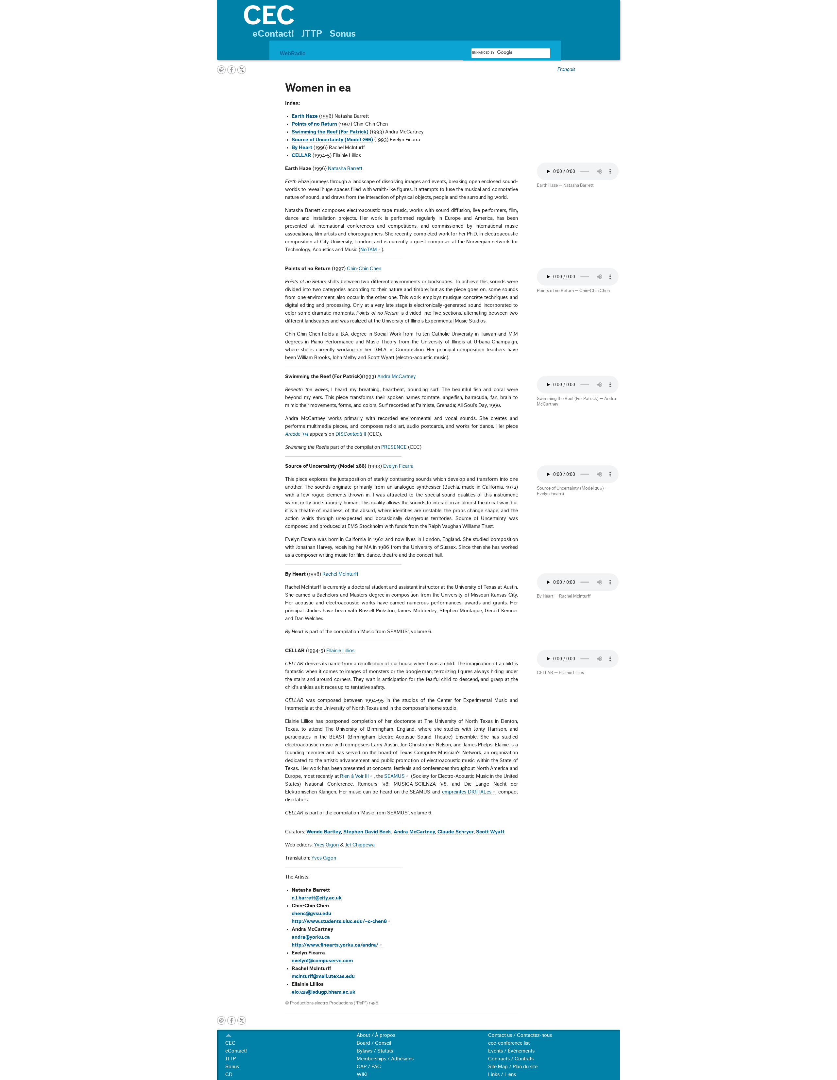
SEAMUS (394, 776)
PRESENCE (394, 447)
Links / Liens (502, 1074)
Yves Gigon (326, 844)
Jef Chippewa (360, 844)
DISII (350, 434)
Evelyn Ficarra (398, 466)
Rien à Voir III (354, 776)
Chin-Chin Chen (364, 268)
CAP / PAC (369, 1066)
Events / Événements (511, 1051)
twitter (241, 69)
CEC (230, 1043)
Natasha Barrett (345, 168)
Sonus (343, 33)
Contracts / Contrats (511, 1058)
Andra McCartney (396, 376)
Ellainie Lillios (340, 650)
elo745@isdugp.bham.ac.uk (323, 992)
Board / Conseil (374, 1043)
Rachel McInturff (340, 574)
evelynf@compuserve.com (322, 960)
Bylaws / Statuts (375, 1051)
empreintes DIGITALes (466, 791)
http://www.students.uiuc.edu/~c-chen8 (339, 921)
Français (566, 69)
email (221, 69)
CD (228, 1074)
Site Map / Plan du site (513, 1066)
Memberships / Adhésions (385, 1058)
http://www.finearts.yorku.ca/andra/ (335, 945)
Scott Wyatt (490, 831)
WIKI (362, 1074)
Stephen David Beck (367, 831)
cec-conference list (509, 1043)
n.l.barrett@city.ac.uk (317, 897)
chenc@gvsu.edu (311, 913)
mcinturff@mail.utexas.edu (323, 976)
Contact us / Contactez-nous (520, 1035)
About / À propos (376, 1035)
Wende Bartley (323, 831)
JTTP (311, 33)
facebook (231, 69)
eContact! (273, 33)
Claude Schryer (455, 831)
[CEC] (428, 15)
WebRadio (293, 53)
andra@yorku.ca (311, 937)
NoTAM (368, 249)
